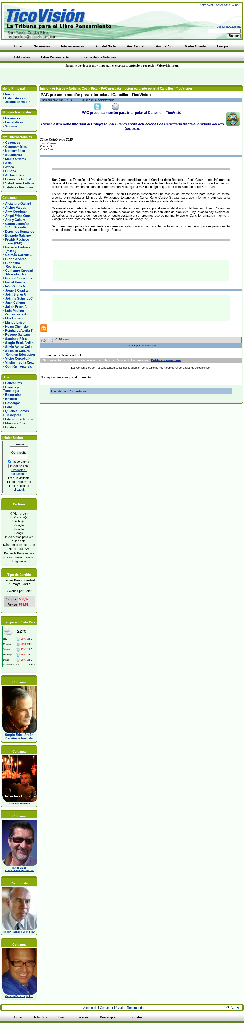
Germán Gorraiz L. (19, 255)
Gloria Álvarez (15, 259)
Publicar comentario (166, 360)
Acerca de (207, 5)
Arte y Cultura (15, 220)
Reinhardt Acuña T (19, 330)
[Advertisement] (58, 76)
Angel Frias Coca (17, 216)
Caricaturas (13, 383)
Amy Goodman (16, 211)
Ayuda (236, 5)
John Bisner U (15, 294)
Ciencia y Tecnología (11, 389)
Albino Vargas (15, 207)
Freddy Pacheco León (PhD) (16, 241)
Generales (12, 118)
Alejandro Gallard (18, 203)
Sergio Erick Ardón (19, 343)
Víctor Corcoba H (17, 358)
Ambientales (14, 175)
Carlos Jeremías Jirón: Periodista (16, 225)
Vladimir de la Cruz (19, 362)
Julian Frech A (16, 306)
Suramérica (13, 155)
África (9, 167)
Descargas (12, 403)
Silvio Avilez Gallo (19, 347)
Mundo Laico (15, 322)
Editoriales (13, 395)
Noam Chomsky (17, 326)
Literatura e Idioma (19, 419)
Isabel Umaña (15, 282)
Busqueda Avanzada (229, 26)
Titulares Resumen (19, 187)
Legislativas (14, 122)
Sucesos (11, 126)
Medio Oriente (15, 159)
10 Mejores (13, 415)
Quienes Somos (17, 411)
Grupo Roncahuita (18, 278)
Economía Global (18, 179)
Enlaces (11, 399)
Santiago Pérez (16, 338)
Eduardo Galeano (18, 235)
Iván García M (15, 286)
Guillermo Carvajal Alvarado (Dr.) (18, 272)
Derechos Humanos (19, 231)
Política (10, 427)
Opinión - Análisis (18, 366)
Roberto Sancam (17, 334)
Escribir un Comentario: (69, 391)
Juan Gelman (15, 302)
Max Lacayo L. (15, 318)
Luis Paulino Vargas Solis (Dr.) (16, 312)
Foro (8, 407)
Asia (8, 163)
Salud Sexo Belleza (19, 183)
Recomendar (135, 1007)
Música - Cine (15, 423)
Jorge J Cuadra (16, 290)
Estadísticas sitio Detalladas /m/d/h (16, 100)
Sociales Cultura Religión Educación (19, 352)
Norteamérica (15, 151)
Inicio (9, 94)
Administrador (149, 345)
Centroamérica (16, 147)
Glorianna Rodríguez (12, 264)
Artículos (58, 88)
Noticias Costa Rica (83, 88)
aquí (21, 489)
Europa (10, 171)
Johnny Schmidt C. (19, 298)
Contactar (223, 5)
